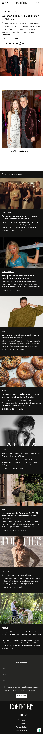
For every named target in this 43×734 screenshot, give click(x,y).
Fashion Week (9, 11)
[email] (3, 44)
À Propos (21, 720)
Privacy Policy (33, 690)
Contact (21, 724)
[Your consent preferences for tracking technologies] (39, 730)
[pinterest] (10, 44)
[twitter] (17, 44)
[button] (38, 122)
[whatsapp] (20, 44)
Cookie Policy (21, 730)
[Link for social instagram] (21, 715)
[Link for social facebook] (17, 715)
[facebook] (7, 44)
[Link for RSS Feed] (26, 715)
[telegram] (23, 44)
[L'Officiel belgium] (21, 2)
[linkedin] (13, 44)
